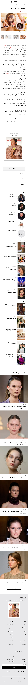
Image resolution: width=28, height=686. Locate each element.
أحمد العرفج (14, 225)
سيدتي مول (6, 121)
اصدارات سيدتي (23, 641)
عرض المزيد (14, 588)
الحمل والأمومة (10, 661)
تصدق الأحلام (23, 179)
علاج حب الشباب (14, 121)
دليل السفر (24, 644)
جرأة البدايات (23, 184)
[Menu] (25, 1)
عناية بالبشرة (18, 115)
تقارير (25, 634)
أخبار (15, 255)
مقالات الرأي (22, 193)
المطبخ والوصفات (10, 659)
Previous (25, 22)
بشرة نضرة (7, 73)
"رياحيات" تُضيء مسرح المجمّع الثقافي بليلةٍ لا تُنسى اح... (9, 280)
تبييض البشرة (22, 118)
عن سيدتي (11, 628)
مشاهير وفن (23, 659)
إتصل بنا (9, 678)
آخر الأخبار (11, 644)
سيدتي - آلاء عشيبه (22, 12)
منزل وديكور (14, 243)
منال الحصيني (14, 232)
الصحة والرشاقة (10, 657)
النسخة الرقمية (14, 162)
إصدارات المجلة (14, 133)
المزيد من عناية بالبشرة (19, 373)
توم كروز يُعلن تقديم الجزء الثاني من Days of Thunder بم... (10, 268)
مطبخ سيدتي (23, 624)
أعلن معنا (12, 678)
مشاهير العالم (14, 266)
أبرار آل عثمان (14, 205)
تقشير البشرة (10, 115)
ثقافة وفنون (14, 278)
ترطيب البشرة (7, 118)
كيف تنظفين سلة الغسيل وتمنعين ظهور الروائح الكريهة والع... (10, 245)
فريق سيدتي (11, 634)
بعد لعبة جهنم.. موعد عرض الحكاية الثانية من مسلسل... (10, 305)
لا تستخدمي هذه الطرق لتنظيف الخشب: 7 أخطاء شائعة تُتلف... (10, 330)
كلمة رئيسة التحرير (15, 169)
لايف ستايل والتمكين (22, 657)
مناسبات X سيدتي (10, 624)
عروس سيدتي (23, 637)
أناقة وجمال (23, 661)
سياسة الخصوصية (17, 678)
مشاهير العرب (14, 289)
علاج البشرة (14, 118)
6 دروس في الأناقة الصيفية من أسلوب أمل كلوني (10, 355)
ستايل (25, 631)
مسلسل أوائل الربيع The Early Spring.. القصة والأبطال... (9, 342)
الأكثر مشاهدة (21, 302)
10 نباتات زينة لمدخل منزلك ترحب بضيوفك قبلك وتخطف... (9, 317)
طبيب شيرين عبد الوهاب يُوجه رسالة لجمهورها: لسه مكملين (9, 291)
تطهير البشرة (9, 47)
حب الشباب (23, 121)
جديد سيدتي (22, 241)
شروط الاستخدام (24, 678)
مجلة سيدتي (10, 621)
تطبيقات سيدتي (10, 637)
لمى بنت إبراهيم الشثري (12, 196)
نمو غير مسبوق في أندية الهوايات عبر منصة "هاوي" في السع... (10, 257)
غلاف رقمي (11, 641)
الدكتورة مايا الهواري (12, 214)
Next (3, 22)
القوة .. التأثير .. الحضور (22, 173)
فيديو (25, 621)
